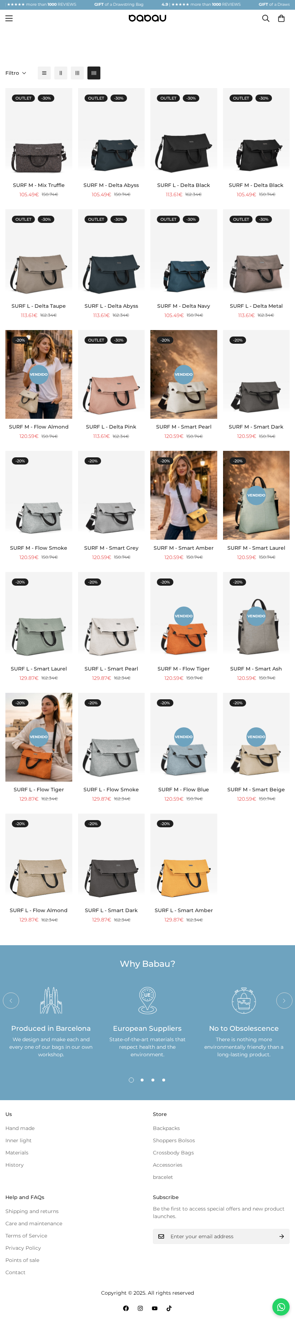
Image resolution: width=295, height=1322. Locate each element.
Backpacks (166, 1128)
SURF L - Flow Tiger (39, 789)
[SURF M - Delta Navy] (183, 253)
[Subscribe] (282, 1236)
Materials (16, 1152)
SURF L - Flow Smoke (111, 789)
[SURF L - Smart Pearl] (111, 616)
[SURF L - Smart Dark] (111, 858)
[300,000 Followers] (126, 1308)
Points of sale (22, 1260)
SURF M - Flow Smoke (38, 548)
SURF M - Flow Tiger (184, 668)
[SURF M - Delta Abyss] (111, 132)
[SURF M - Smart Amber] (183, 495)
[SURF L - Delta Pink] (111, 374)
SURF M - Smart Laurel (256, 548)
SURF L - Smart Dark (111, 910)
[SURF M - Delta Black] (256, 132)
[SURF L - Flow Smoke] (111, 737)
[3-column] (77, 73)
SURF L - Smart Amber (184, 910)
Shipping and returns (32, 1211)
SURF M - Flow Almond (39, 427)
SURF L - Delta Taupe (39, 306)
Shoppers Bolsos (174, 1140)
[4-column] (93, 73)
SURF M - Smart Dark (256, 427)
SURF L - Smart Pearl (111, 668)
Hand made (20, 1128)
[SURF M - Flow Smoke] (38, 495)
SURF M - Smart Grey (111, 548)
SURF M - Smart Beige (256, 789)
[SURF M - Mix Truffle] (38, 132)
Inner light (18, 1140)
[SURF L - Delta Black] (183, 132)
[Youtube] (155, 1308)
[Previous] (11, 1001)
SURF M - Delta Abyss (111, 185)
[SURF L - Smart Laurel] (38, 616)
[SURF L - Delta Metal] (256, 253)
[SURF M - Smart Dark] (256, 374)
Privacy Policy (23, 1248)
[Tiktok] (169, 1308)
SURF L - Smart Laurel (39, 668)
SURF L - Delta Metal (256, 306)
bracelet (163, 1177)
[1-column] (44, 73)
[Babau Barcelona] (148, 18)
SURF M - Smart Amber (184, 548)
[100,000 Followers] (140, 1308)
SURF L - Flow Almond (39, 910)
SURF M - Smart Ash (256, 668)
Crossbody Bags (173, 1152)
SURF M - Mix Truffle (39, 185)
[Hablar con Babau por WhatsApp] (281, 1307)
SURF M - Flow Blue (183, 789)
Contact (15, 1272)
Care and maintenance (33, 1223)
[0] (281, 18)
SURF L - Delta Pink (111, 427)
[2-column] (60, 73)
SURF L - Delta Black (183, 185)
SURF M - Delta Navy (183, 306)
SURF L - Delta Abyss (111, 306)
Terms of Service (26, 1235)
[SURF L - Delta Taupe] (38, 253)
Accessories (167, 1165)
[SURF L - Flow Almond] (38, 858)
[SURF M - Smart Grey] (111, 495)
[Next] (284, 1001)
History (14, 1165)
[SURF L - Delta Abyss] (111, 253)
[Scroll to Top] (281, 1283)
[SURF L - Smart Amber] (183, 858)
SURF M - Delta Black (256, 185)
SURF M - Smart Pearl (184, 427)
